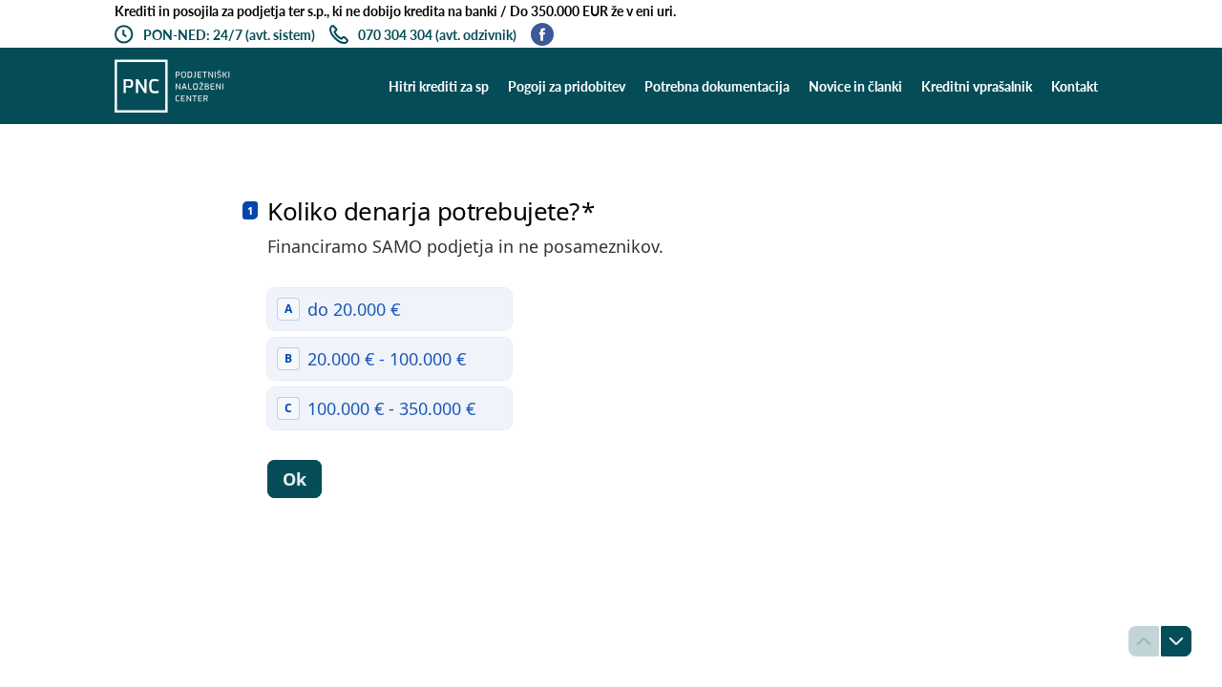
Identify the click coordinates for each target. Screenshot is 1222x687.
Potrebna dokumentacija (717, 86)
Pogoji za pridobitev (566, 86)
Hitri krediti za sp (439, 86)
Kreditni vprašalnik (976, 86)
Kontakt (1074, 86)
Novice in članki (855, 86)
